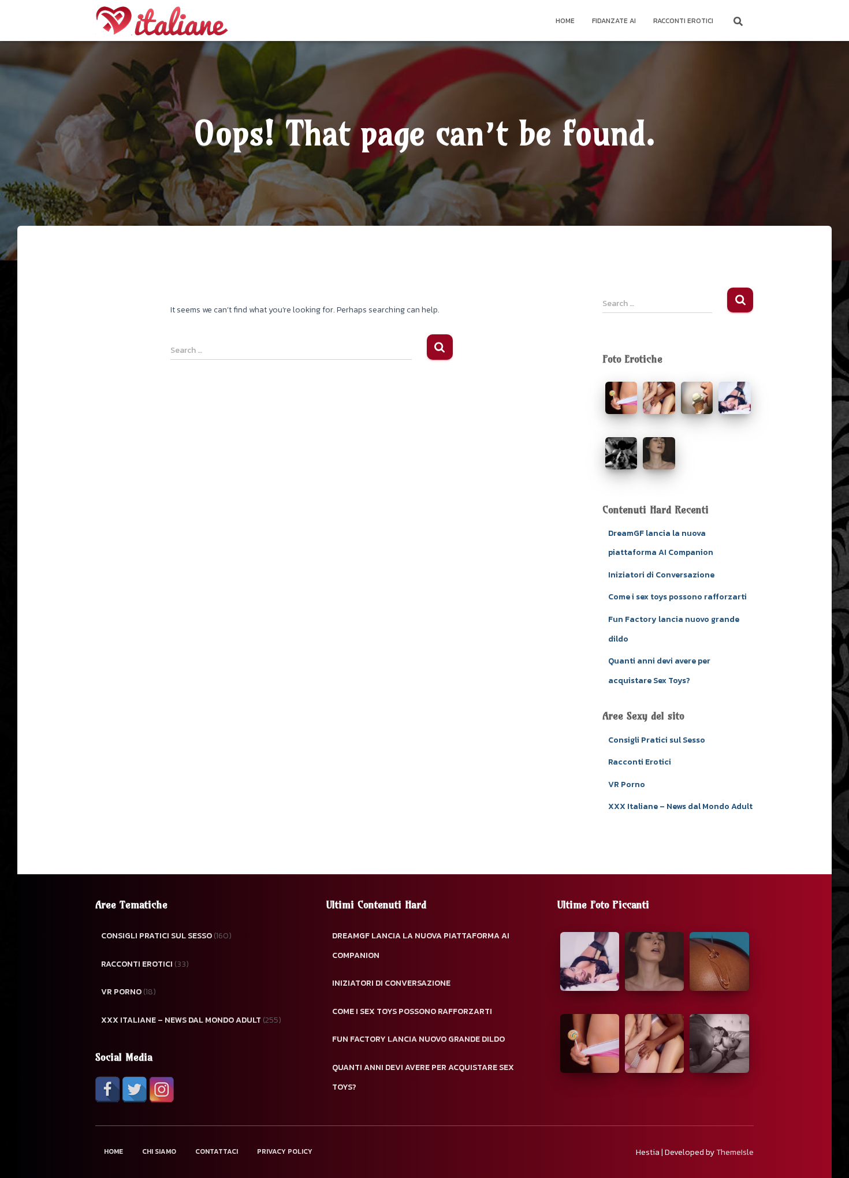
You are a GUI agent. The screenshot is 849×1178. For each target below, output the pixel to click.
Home (565, 21)
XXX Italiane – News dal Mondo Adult (680, 806)
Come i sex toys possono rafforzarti (677, 597)
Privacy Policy (284, 1151)
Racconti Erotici (683, 21)
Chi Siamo (159, 1151)
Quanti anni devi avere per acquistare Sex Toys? (423, 1077)
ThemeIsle (735, 1152)
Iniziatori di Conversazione (661, 575)
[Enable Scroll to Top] (826, 1154)
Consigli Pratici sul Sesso (656, 740)
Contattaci (216, 1151)
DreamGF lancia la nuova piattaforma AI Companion (420, 945)
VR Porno (626, 784)
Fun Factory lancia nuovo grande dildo (418, 1039)
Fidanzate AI (614, 21)
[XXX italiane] (162, 20)
